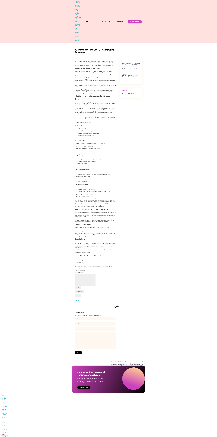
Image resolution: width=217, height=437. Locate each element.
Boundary (91, 255)
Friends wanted (92, 260)
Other (78, 295)
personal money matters (89, 60)
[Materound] (78, 22)
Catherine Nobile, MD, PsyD (95, 85)
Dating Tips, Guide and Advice (127, 93)
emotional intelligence (98, 219)
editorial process (89, 251)
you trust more (84, 116)
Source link (77, 300)
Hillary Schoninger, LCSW (98, 79)
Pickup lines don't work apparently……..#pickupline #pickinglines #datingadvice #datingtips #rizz (129, 75)
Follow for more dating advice (127, 81)
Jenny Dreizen (85, 111)
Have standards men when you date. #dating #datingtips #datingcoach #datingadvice (130, 64)
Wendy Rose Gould (80, 264)
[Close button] (85, 280)
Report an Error (79, 291)
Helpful (78, 287)
